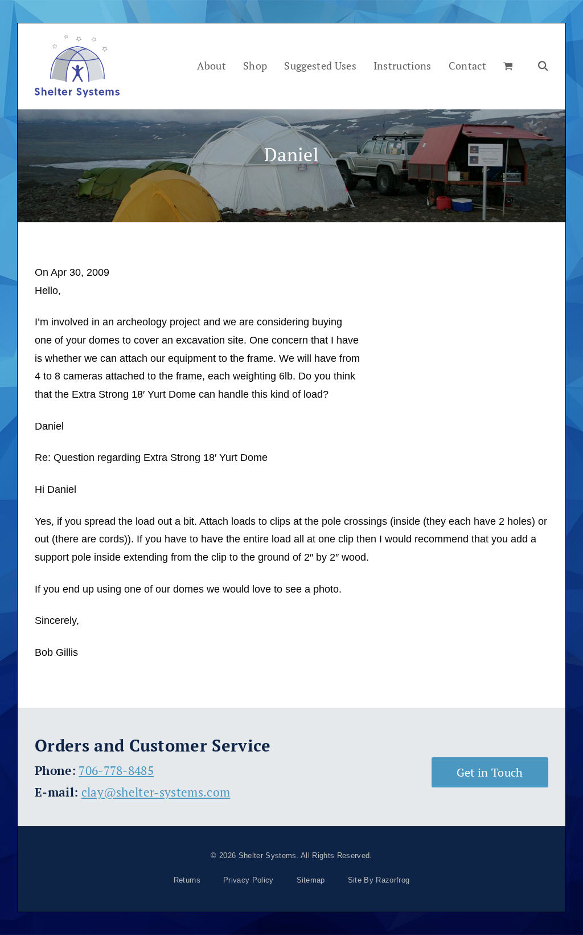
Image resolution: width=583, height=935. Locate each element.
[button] (508, 66)
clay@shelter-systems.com (156, 792)
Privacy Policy (248, 880)
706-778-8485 (116, 770)
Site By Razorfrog (378, 880)
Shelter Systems (268, 855)
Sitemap (311, 880)
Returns (187, 880)
